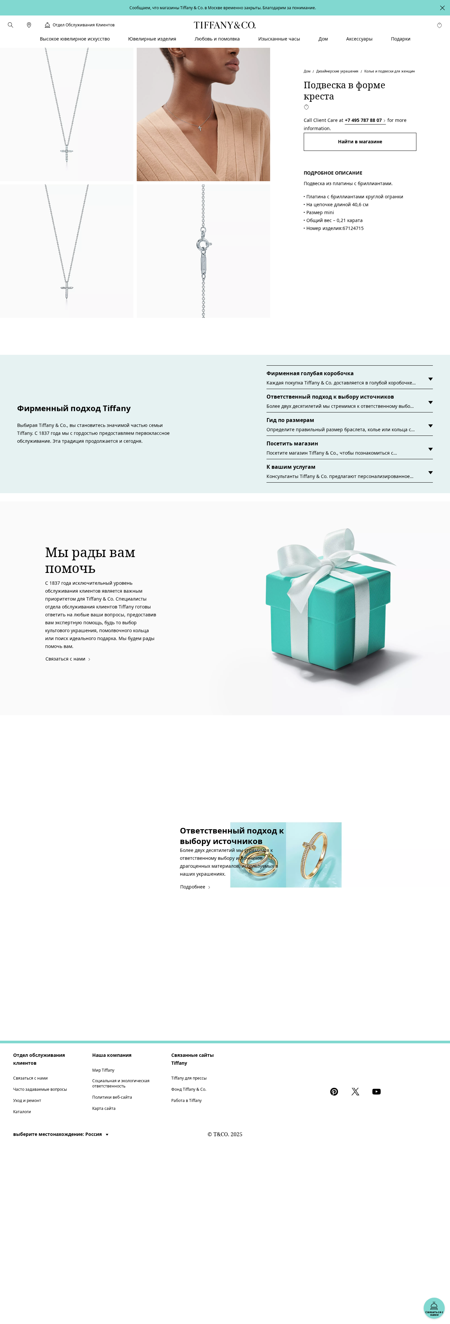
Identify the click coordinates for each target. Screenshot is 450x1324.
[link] (29, 25)
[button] (10, 25)
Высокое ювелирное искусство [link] (75, 39)
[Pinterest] (335, 1092)
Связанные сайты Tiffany (192, 1059)
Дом (307, 71)
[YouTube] (377, 1092)
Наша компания (111, 1055)
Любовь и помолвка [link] (217, 39)
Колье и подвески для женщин (389, 71)
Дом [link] (323, 39)
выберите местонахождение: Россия (58, 1134)
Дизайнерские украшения (337, 71)
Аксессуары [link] (359, 39)
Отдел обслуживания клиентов (39, 1059)
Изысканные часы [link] (279, 39)
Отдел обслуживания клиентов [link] (84, 25)
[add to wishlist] (306, 107)
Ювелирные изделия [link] (152, 39)
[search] (10, 25)
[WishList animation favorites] (439, 25)
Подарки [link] (400, 39)
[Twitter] (356, 1092)
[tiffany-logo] (224, 25)
